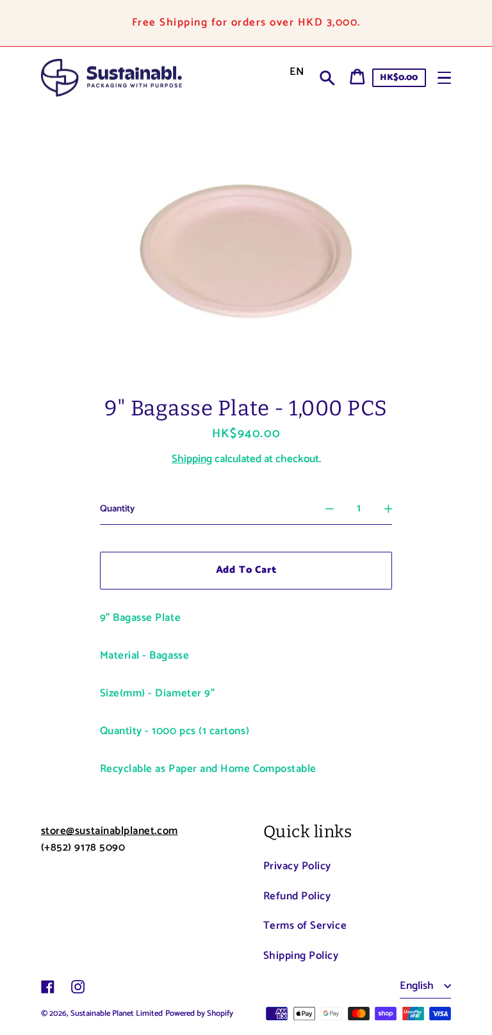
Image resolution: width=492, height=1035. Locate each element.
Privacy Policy (297, 866)
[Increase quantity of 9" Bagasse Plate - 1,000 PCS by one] (388, 509)
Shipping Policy (301, 956)
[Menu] (444, 78)
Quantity (117, 509)
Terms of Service (305, 926)
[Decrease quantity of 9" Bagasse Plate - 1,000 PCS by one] (329, 509)
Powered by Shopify (199, 1013)
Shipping (192, 459)
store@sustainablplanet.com (109, 831)
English (418, 986)
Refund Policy (297, 896)
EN (297, 72)
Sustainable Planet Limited (116, 1013)
